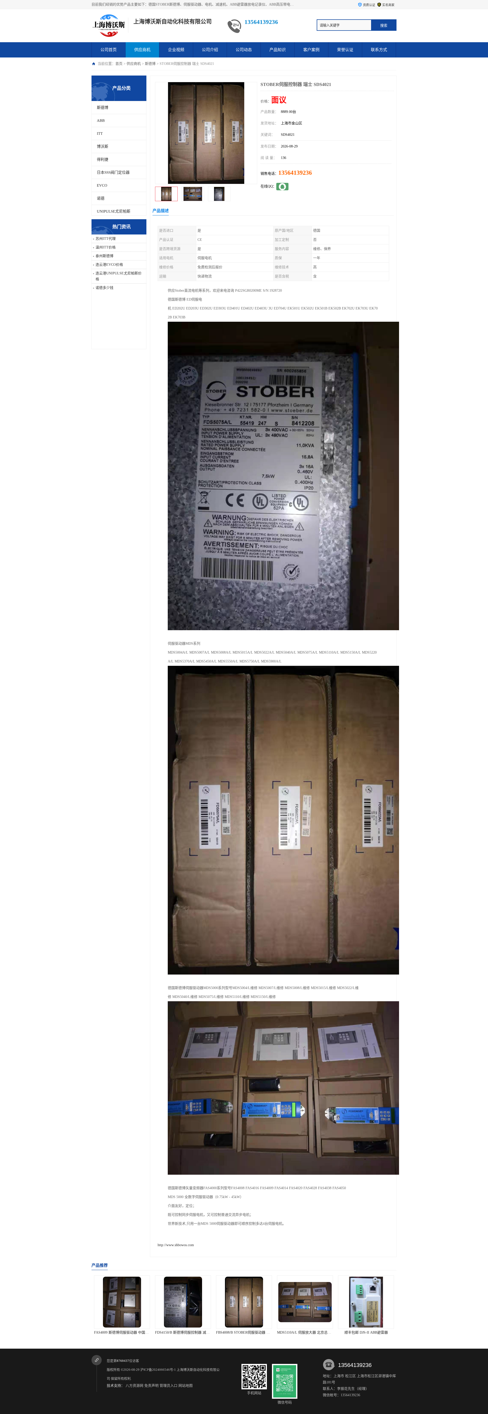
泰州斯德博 (104, 256)
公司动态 (244, 50)
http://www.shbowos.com (176, 1245)
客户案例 (311, 50)
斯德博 (150, 64)
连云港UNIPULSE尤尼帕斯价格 (119, 276)
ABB (101, 121)
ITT (100, 133)
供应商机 (142, 50)
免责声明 (151, 1386)
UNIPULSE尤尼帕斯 (113, 211)
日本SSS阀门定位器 (113, 172)
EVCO (102, 185)
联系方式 (379, 50)
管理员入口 (168, 1386)
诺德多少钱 (104, 288)
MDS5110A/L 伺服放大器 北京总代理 (245, 1332)
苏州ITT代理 (106, 239)
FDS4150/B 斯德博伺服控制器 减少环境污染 (128, 1332)
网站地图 (185, 1386)
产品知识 (277, 50)
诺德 (100, 198)
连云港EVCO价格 (109, 265)
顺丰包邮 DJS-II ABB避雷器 (305, 1332)
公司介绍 (210, 50)
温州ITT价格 (106, 247)
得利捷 (102, 159)
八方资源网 (134, 1386)
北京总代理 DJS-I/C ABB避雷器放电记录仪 (371, 1332)
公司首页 (108, 50)
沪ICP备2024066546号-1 (158, 1370)
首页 (119, 64)
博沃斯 (102, 146)
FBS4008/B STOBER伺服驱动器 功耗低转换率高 (192, 1332)
